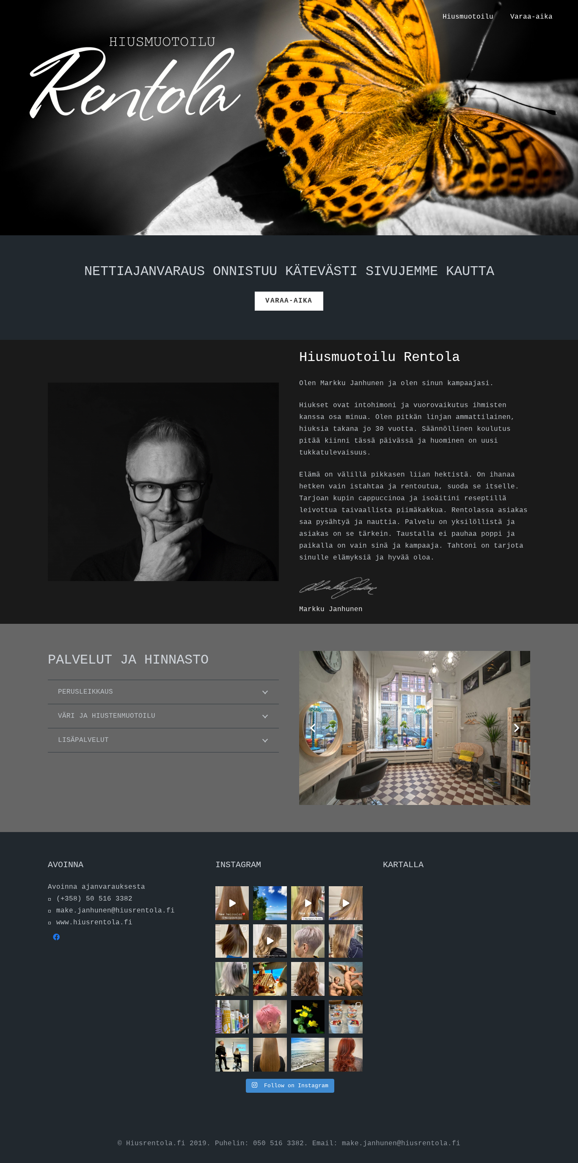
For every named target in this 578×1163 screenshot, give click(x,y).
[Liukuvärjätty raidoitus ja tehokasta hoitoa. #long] (270, 941)
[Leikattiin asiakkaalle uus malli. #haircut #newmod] (232, 978)
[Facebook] (56, 937)
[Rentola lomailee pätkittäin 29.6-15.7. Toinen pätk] (270, 903)
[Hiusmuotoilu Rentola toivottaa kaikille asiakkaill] (308, 1054)
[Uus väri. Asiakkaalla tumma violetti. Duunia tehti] (346, 1054)
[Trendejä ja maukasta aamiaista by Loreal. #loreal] (346, 1016)
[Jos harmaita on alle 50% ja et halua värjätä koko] (270, 1054)
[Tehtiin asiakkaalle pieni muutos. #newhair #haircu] (346, 941)
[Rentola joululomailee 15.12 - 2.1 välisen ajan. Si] (270, 978)
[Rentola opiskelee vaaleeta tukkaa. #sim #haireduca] (232, 1054)
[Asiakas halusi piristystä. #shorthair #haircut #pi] (270, 1016)
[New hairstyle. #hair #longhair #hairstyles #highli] (308, 903)
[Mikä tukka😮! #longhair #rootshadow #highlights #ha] (346, 903)
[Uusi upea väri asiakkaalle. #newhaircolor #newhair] (308, 941)
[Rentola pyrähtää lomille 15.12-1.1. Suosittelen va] (346, 978)
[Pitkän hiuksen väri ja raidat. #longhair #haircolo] (232, 941)
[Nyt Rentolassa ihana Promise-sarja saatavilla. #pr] (232, 1016)
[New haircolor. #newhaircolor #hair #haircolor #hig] (308, 978)
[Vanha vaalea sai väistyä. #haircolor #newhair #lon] (232, 903)
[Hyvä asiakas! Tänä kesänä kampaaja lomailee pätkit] (308, 1016)
